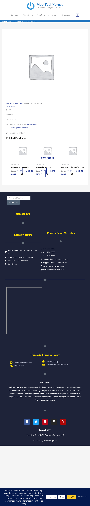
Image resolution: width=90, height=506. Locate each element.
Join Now (13, 202)
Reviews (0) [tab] (24, 127)
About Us (52, 15)
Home (8, 103)
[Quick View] (21, 171)
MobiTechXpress (50, 5)
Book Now (40, 15)
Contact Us (66, 15)
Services (14, 15)
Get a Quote (28, 15)
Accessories (17, 103)
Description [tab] (15, 127)
